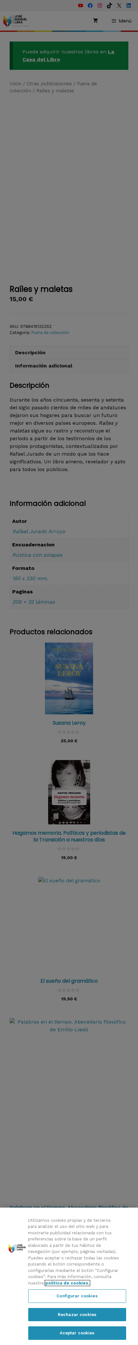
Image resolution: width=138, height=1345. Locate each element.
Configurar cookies (76, 1296)
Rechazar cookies (77, 1314)
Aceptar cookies (77, 1333)
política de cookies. (67, 1283)
